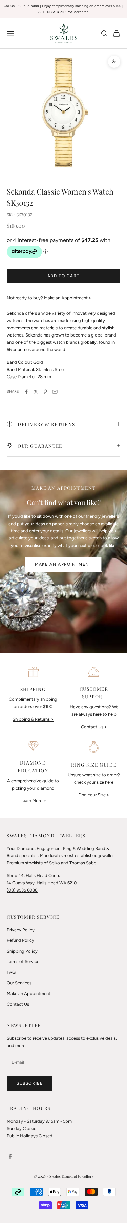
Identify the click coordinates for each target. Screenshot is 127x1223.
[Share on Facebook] (26, 391)
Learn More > (33, 800)
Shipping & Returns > (33, 719)
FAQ (11, 972)
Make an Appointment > (67, 297)
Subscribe (30, 1083)
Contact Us (18, 1004)
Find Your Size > (93, 794)
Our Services (19, 982)
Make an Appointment (63, 564)
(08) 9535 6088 (22, 890)
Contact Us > (94, 726)
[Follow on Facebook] (10, 1156)
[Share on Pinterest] (45, 391)
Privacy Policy (21, 929)
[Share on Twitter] (36, 391)
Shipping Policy (22, 951)
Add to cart (63, 275)
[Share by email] (55, 391)
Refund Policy (20, 940)
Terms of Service (23, 961)
